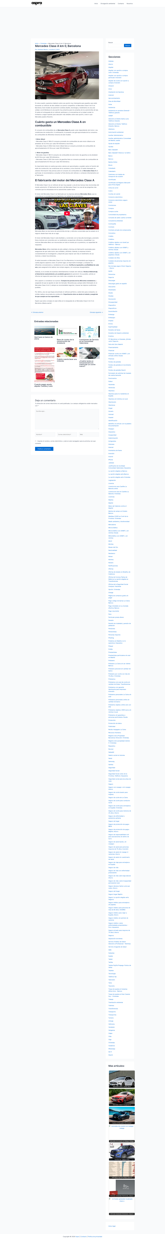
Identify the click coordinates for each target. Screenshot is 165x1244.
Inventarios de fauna (115, 450)
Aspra (77, 1236)
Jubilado (111, 463)
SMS (109, 950)
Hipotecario (112, 402)
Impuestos (111, 432)
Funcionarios (112, 378)
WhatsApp (111, 1049)
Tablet (110, 959)
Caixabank (111, 168)
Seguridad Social (113, 771)
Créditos (111, 239)
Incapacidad (112, 435)
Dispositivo (112, 305)
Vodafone (111, 1046)
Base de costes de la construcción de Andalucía (65, 341)
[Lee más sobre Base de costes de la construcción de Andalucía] (67, 331)
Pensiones (111, 628)
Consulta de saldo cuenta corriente (119, 218)
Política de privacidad (95, 1236)
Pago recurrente (113, 611)
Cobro (110, 191)
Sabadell (111, 752)
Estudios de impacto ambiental (118, 333)
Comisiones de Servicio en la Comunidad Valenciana (89, 341)
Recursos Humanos (114, 732)
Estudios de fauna (114, 330)
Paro (109, 614)
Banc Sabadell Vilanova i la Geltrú (119, 153)
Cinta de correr (113, 188)
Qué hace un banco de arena (43, 338)
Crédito (110, 236)
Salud (110, 758)
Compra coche (113, 211)
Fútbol (110, 381)
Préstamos (111, 679)
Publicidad (111, 726)
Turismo (111, 1018)
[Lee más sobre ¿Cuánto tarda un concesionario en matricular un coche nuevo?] (89, 353)
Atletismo (111, 129)
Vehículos (111, 1024)
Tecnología (112, 973)
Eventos (111, 336)
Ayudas (110, 146)
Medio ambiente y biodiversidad (118, 521)
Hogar (110, 408)
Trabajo (110, 999)
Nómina (110, 559)
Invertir (110, 456)
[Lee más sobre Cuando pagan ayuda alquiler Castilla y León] (44, 365)
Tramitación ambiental (115, 1002)
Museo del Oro (113, 547)
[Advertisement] (82, 20)
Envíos (110, 324)
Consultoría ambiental (115, 221)
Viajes (110, 1033)
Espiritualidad (112, 327)
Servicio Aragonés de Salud (117, 947)
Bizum (110, 165)
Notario (110, 563)
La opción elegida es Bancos (117, 471)
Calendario (112, 171)
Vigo (109, 1039)
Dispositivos (112, 308)
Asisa (110, 104)
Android (111, 95)
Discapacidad (112, 302)
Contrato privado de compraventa (119, 230)
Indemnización (113, 438)
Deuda (110, 293)
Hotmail (111, 414)
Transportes (112, 1015)
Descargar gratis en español (117, 283)
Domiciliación (112, 311)
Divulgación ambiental (108, 3)
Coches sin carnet (114, 194)
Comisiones (112, 205)
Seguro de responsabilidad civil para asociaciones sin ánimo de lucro (118, 837)
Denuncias (111, 274)
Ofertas (110, 569)
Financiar (111, 350)
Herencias (111, 387)
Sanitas (110, 764)
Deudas (110, 296)
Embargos (111, 317)
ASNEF (110, 116)
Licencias (111, 497)
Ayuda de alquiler (114, 143)
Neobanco (111, 553)
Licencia (111, 483)
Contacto (121, 3)
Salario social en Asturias (116, 755)
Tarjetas (111, 970)
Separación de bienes (115, 938)
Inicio (96, 3)
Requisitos (111, 746)
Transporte (112, 1012)
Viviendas (111, 1042)
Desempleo (112, 290)
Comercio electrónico (115, 197)
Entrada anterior (37, 312)
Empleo (110, 320)
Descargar (111, 280)
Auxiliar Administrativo (115, 135)
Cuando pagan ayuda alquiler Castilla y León (43, 385)
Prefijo (110, 649)
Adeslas (111, 61)
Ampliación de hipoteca (116, 92)
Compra (111, 208)
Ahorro (110, 64)
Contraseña (112, 224)
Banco (110, 156)
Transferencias (113, 1008)
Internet (110, 447)
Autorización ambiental (115, 132)
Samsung (111, 761)
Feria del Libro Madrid (115, 344)
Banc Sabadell (113, 150)
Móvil (110, 541)
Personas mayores (114, 635)
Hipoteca (111, 391)
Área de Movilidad (114, 101)
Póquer (110, 646)
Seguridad (111, 767)
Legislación (112, 480)
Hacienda (111, 384)
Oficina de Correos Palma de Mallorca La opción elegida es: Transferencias (118, 579)
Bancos (110, 159)
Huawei (110, 417)
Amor (110, 89)
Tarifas (110, 962)
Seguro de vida (113, 867)
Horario (110, 411)
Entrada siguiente (96, 312)
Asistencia (111, 107)
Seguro (110, 784)
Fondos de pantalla (114, 362)
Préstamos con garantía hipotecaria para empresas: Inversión (117, 689)
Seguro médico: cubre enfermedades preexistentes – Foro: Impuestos (118, 925)
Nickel (110, 556)
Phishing (111, 638)
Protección (112, 720)
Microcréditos (112, 527)
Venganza (111, 1030)
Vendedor (111, 1027)
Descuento (111, 287)
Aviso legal (112, 1226)
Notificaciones (113, 566)
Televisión (111, 980)
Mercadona (112, 524)
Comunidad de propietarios (117, 214)
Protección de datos (115, 723)
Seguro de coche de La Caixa (118, 797)
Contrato (111, 227)
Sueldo (110, 956)
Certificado (112, 179)
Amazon (111, 86)
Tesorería (111, 986)
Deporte (111, 277)
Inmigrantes (112, 441)
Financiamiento (113, 347)
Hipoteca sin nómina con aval (118, 399)
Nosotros (130, 3)
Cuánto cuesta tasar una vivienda (67, 360)
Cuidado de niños (114, 258)
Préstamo (111, 660)
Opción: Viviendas (114, 589)
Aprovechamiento (114, 98)
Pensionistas (112, 632)
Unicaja (110, 1021)
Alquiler (110, 67)
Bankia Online (112, 162)
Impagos (111, 429)
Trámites (111, 1005)
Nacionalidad (112, 550)
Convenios (111, 233)
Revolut (110, 749)
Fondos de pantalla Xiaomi (117, 370)
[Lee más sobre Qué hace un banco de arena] (44, 330)
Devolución (112, 299)
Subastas (111, 953)
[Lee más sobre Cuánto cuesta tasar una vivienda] (67, 352)
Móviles (110, 544)
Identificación (112, 420)
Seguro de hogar (113, 821)
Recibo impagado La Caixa (117, 729)
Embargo (111, 314)
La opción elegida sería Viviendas (119, 477)
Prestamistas (112, 652)
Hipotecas (111, 405)
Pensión (111, 620)
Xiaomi (110, 1055)
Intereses (111, 444)
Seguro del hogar (114, 891)
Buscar (110, 42)
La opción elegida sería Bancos (118, 474)
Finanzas (111, 359)
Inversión (111, 453)
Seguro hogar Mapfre (115, 894)
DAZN (110, 271)
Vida (109, 1036)
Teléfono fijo (112, 977)
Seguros (111, 935)
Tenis (110, 983)
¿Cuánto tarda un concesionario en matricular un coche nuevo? (87, 363)
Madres (110, 500)
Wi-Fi (110, 1052)
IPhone (110, 460)
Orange (110, 592)
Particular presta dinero (116, 617)
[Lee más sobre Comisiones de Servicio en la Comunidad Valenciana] (89, 331)
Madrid (110, 503)
